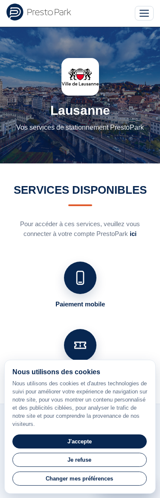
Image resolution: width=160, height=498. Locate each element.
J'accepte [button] (79, 441)
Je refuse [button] (79, 460)
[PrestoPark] (38, 12)
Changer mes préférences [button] (79, 478)
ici (133, 233)
